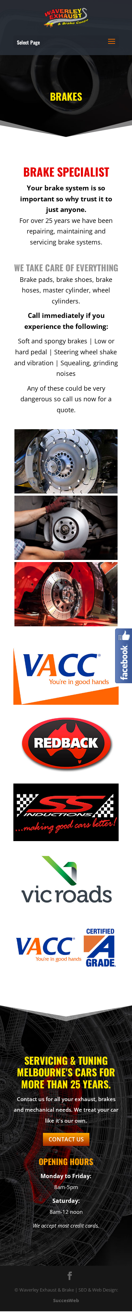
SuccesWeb (66, 1300)
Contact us (66, 1139)
